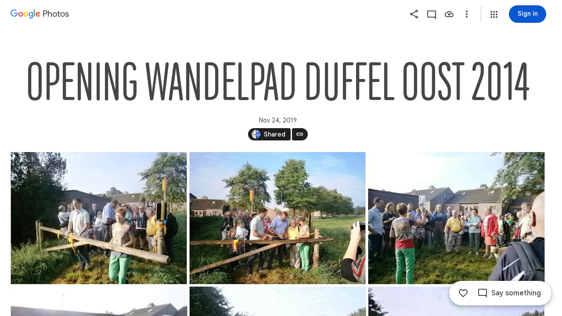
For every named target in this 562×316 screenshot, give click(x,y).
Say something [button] (516, 293)
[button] (494, 14)
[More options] (467, 14)
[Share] (414, 14)
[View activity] (431, 14)
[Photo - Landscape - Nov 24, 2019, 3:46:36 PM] (99, 218)
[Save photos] (449, 14)
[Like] (463, 293)
